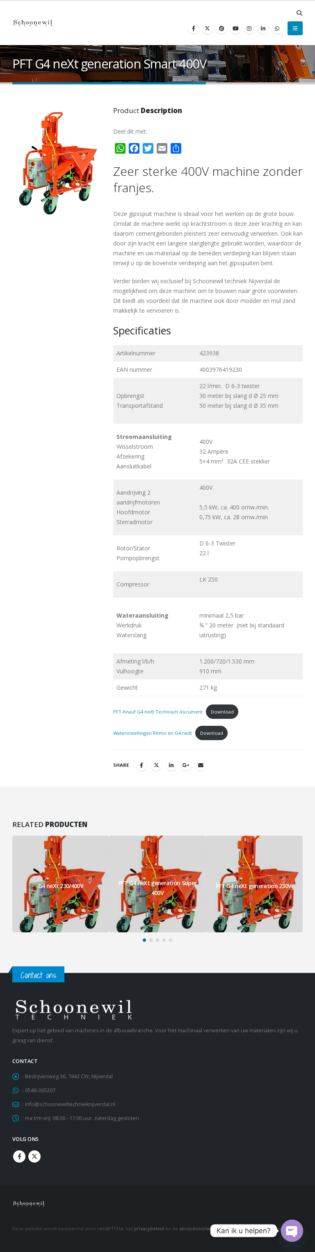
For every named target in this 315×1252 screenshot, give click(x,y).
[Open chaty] (292, 1231)
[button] (299, 13)
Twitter (156, 765)
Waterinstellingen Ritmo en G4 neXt (152, 733)
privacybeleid (149, 1228)
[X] (207, 28)
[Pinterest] (221, 28)
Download (222, 712)
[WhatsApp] (277, 28)
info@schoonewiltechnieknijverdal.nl (70, 1104)
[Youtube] (235, 28)
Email (200, 765)
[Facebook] (193, 28)
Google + (186, 765)
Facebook (141, 765)
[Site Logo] (32, 23)
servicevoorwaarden (202, 1228)
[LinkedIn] (263, 28)
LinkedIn (171, 765)
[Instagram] (249, 28)
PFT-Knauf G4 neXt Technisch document (158, 712)
